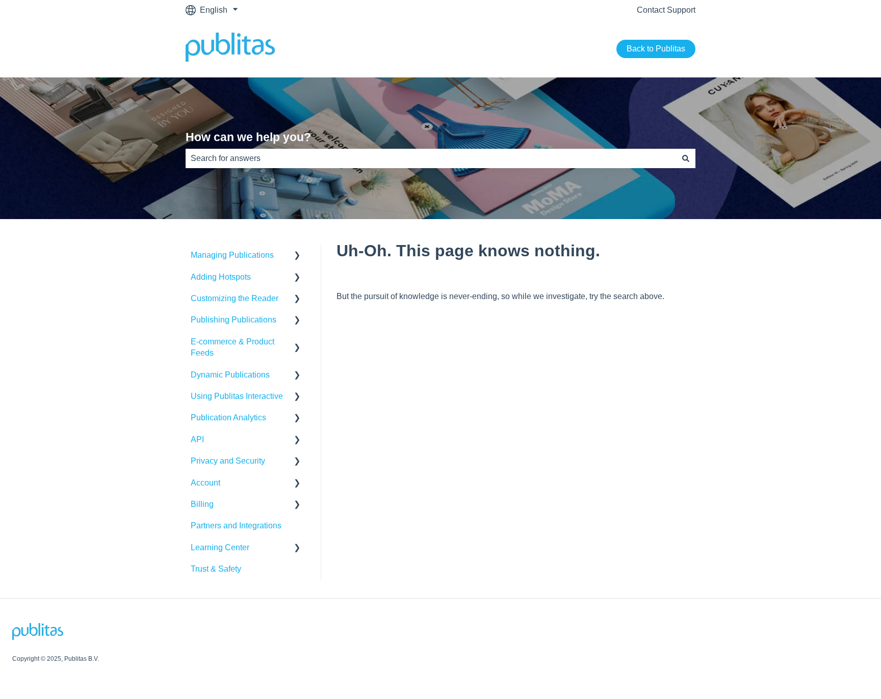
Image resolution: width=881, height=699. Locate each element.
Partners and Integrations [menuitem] (236, 525)
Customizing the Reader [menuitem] (234, 298)
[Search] (685, 158)
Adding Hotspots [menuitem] (221, 277)
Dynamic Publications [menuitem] (230, 374)
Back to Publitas (656, 48)
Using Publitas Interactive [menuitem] (237, 396)
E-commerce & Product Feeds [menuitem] (232, 347)
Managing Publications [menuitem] (232, 255)
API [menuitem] (197, 439)
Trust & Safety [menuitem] (216, 568)
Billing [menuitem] (202, 504)
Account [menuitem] (205, 482)
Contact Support (666, 10)
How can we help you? (248, 137)
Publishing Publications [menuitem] (233, 319)
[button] (297, 256)
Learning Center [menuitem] (220, 547)
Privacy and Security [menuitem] (228, 460)
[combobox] (431, 158)
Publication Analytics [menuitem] (228, 417)
